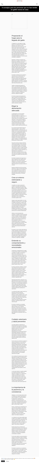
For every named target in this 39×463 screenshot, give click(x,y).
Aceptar (3, 461)
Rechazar (7, 461)
